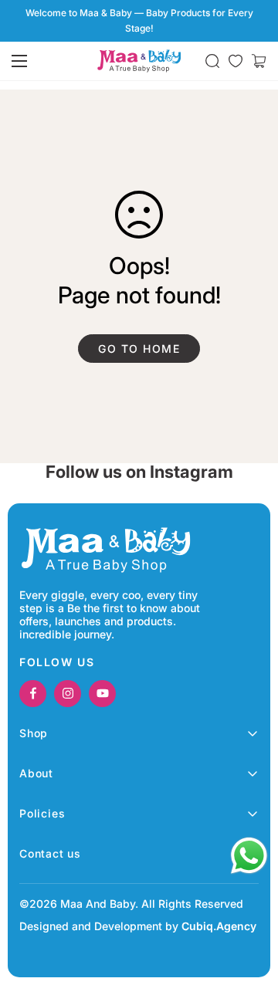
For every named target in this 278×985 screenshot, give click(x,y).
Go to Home (139, 348)
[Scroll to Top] (250, 903)
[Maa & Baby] (139, 61)
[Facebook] (32, 693)
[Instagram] (67, 693)
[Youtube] (102, 693)
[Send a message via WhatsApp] (249, 855)
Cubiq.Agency (218, 926)
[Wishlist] (235, 61)
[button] (258, 61)
